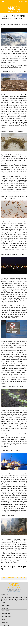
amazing (5, 622)
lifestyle (5, 608)
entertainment (7, 616)
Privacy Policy (5, 605)
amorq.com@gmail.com (14, 591)
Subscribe (23, 1)
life (3, 619)
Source (2, 572)
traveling (5, 625)
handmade (5, 611)
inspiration (6, 613)
